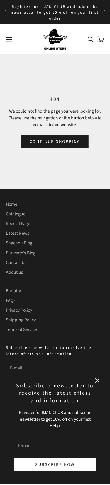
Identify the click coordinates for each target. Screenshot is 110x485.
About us (14, 272)
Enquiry (13, 290)
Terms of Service (21, 329)
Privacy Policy (19, 310)
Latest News (17, 233)
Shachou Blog (19, 243)
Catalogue (16, 214)
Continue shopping (55, 141)
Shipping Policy (21, 319)
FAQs (11, 300)
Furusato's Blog (20, 253)
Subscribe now (55, 464)
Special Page (18, 223)
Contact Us (16, 262)
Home (11, 204)
